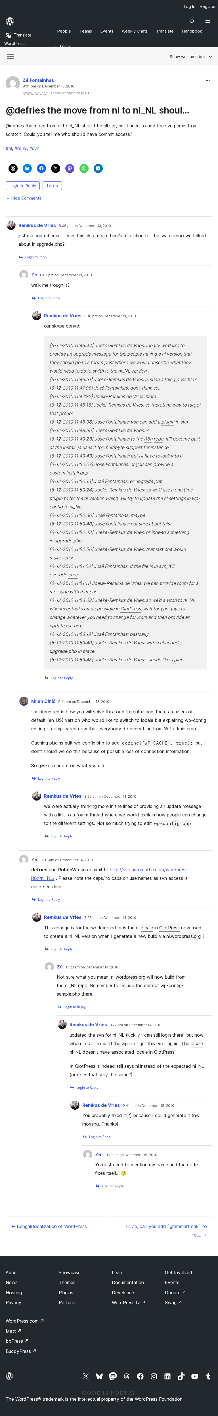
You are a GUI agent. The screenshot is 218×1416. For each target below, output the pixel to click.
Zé (34, 274)
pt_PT (85, 93)
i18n (148, 439)
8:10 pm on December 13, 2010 (110, 316)
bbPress (17, 1341)
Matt (14, 1331)
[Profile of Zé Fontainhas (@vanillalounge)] (13, 84)
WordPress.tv (129, 1302)
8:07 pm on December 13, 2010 (66, 275)
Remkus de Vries (37, 225)
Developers (123, 1292)
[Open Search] (192, 21)
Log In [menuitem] (189, 6)
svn (34, 148)
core (72, 574)
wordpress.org (186, 936)
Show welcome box (188, 56)
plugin (167, 422)
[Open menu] (209, 21)
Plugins (66, 1292)
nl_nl (20, 148)
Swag (173, 1302)
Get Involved (178, 1272)
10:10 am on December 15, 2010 (130, 1155)
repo (158, 439)
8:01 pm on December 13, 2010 (48, 86)
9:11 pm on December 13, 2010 (83, 702)
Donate (175, 1292)
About (12, 1272)
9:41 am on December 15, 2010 (148, 1106)
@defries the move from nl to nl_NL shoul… (97, 110)
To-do (52, 185)
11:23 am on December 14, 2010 (92, 967)
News (12, 1282)
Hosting (14, 1292)
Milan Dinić (43, 701)
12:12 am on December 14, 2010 (66, 860)
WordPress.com (25, 1321)
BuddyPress (21, 1351)
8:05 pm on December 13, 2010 (85, 226)
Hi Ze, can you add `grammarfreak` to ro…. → (166, 1231)
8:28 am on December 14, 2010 (110, 918)
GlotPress (130, 608)
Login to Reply (22, 185)
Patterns (68, 1302)
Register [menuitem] (208, 6)
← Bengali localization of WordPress (49, 1226)
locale (147, 720)
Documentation (128, 1282)
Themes (67, 1282)
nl (9, 148)
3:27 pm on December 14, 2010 (136, 1025)
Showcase (70, 1272)
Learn (117, 1272)
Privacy (13, 1302)
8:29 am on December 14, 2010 (110, 797)
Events (172, 1282)
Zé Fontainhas (38, 80)
